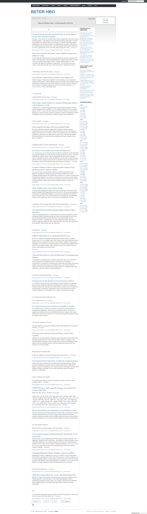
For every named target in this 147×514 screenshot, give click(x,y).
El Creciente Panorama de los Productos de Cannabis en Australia (53, 306)
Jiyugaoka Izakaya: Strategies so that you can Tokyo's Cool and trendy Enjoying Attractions (87, 96)
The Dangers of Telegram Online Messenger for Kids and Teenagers (87, 72)
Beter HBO (43, 11)
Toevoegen (92, 18)
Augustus (82, 107)
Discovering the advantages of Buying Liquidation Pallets (50, 127)
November (82, 123)
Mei (81, 111)
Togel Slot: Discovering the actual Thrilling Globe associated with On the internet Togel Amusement (87, 34)
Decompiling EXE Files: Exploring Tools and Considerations (85, 87)
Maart (81, 114)
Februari (82, 116)
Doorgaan (73, 47)
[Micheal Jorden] (34, 26)
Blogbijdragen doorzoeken (49, 29)
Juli (81, 108)
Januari (82, 118)
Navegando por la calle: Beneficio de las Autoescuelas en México (53, 281)
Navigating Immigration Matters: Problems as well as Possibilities (53, 453)
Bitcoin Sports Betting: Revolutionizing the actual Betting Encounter (54, 410)
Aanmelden (124, 1)
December (82, 121)
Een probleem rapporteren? (98, 511)
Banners (88, 511)
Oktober (82, 124)
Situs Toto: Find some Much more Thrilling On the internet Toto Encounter (87, 44)
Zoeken (145, 1)
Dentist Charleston (42, 111)
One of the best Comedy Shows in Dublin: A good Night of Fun (52, 77)
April (81, 113)
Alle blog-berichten (36, 18)
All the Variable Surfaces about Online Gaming (47, 188)
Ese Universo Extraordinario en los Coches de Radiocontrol (51, 150)
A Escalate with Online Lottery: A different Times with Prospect (87, 75)
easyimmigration (71, 460)
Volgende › (67, 501)
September (82, 126)
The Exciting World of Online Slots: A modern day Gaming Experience (55, 361)
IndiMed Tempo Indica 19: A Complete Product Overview (51, 236)
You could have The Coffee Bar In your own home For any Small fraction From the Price (87, 91)
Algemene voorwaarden (110, 511)
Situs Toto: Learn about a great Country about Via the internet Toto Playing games (87, 61)
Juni (81, 110)
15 (62, 501)
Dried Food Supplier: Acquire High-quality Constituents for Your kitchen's (87, 52)
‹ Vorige (35, 501)
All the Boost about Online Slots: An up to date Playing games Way (54, 475)
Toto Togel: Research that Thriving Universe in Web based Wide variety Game (86, 56)
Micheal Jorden (44, 50)
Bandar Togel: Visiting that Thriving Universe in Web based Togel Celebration (86, 40)
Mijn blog (44, 18)
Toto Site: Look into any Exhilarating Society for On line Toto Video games (86, 48)
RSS (33, 505)
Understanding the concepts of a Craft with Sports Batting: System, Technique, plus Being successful (87, 82)
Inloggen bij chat (135, 513)
